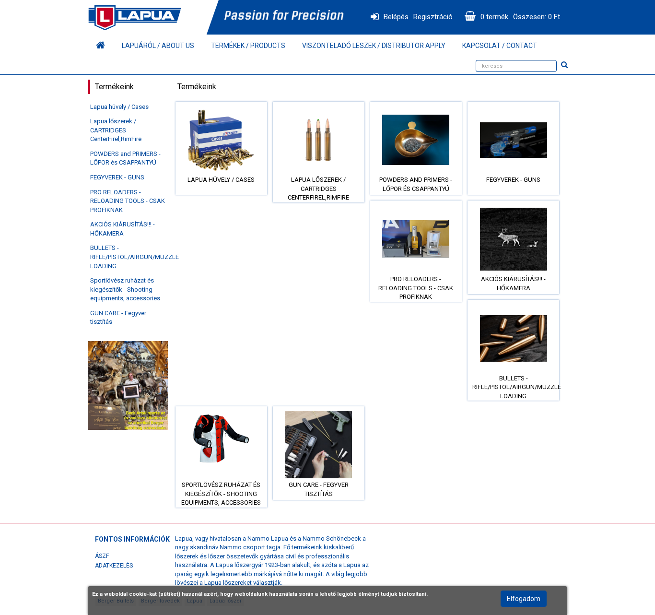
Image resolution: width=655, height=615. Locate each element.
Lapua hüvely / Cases (119, 106)
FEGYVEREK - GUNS (117, 177)
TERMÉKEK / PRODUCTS (248, 45)
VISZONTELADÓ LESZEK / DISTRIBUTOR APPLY (373, 45)
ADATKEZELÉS (114, 565)
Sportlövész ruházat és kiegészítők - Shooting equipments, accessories (125, 289)
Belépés (396, 16)
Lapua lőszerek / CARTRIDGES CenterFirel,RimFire (115, 130)
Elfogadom (523, 599)
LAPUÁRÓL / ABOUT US (158, 45)
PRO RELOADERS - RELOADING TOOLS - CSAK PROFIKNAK (127, 201)
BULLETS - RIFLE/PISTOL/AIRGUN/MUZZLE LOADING (134, 256)
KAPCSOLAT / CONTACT (499, 45)
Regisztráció (433, 16)
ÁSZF (102, 556)
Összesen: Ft (536, 16)
